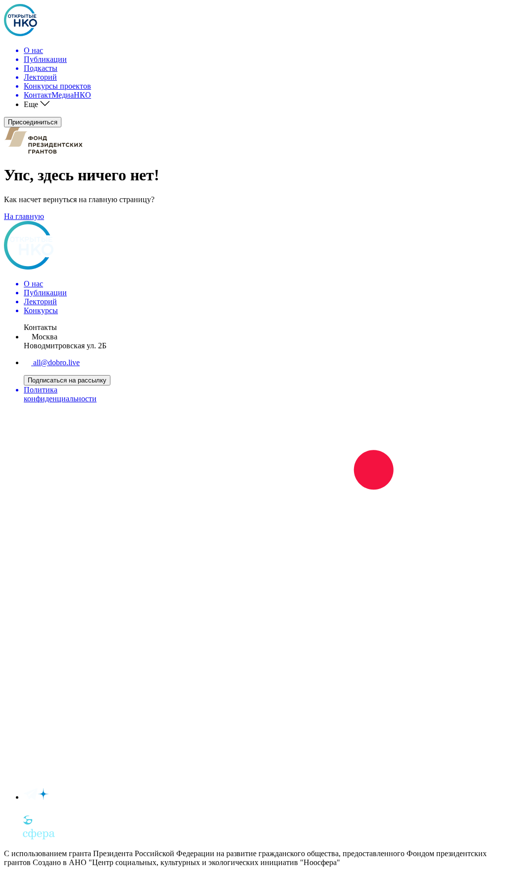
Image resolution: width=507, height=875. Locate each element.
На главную (24, 216)
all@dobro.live (55, 362)
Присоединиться (32, 122)
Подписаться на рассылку (67, 380)
